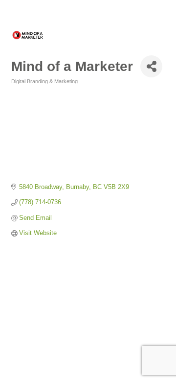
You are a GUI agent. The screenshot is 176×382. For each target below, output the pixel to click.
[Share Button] (151, 66)
